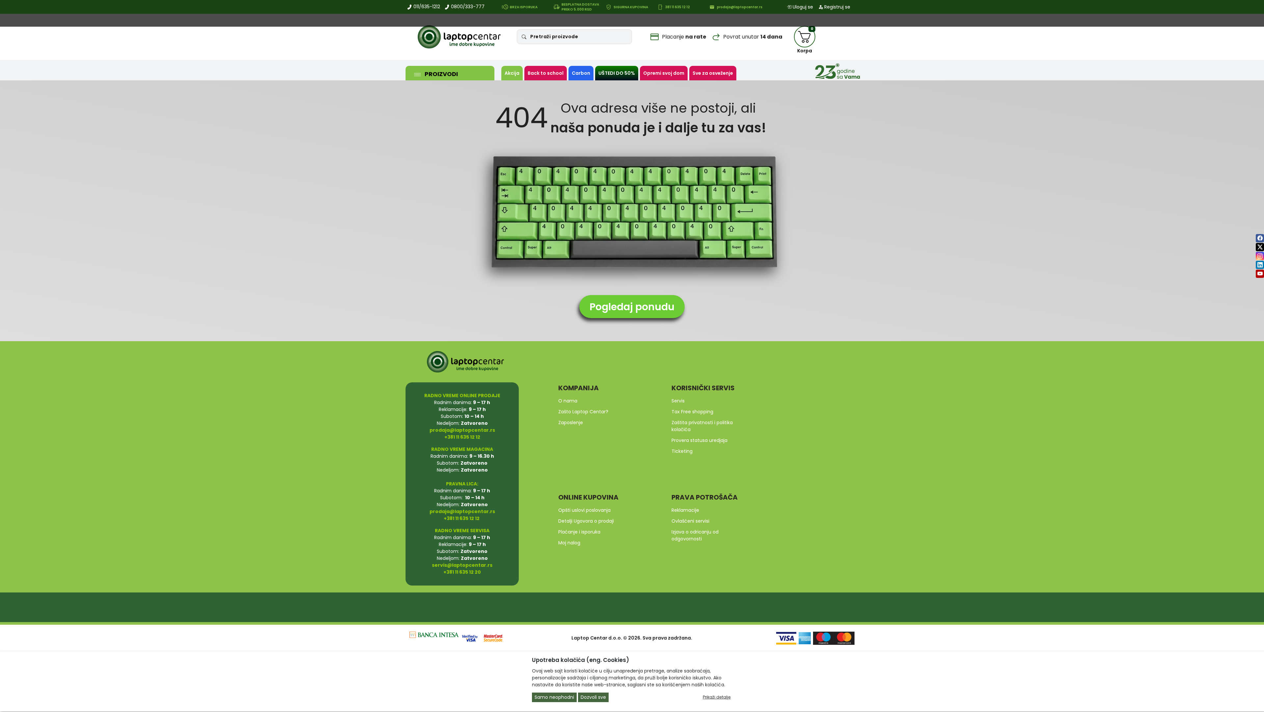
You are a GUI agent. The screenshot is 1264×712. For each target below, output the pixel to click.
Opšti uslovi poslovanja (584, 510)
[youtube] (1260, 273)
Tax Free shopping (692, 411)
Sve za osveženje (713, 73)
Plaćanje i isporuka (579, 532)
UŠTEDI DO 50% (616, 73)
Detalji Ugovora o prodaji (586, 521)
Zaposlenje (570, 422)
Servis (678, 400)
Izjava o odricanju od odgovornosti (695, 535)
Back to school (546, 73)
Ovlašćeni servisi (690, 521)
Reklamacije (685, 510)
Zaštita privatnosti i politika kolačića (702, 426)
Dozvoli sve (593, 697)
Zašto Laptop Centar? (583, 411)
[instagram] (1260, 256)
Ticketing (682, 451)
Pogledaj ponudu (632, 307)
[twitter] (1260, 247)
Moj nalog (569, 542)
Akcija (512, 73)
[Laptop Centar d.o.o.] (459, 37)
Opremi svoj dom (663, 73)
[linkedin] (1260, 264)
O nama (567, 400)
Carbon (581, 73)
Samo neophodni (554, 697)
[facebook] (1260, 238)
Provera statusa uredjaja (699, 440)
